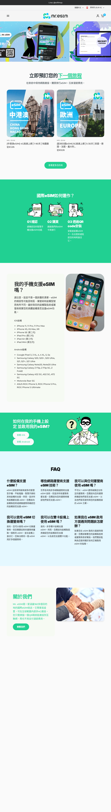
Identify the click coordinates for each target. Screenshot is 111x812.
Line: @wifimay (55, 2)
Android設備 (20, 349)
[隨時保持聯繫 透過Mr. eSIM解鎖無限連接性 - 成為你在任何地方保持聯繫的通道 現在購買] (55, 41)
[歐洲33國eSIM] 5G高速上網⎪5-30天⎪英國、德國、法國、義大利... (80, 145)
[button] (21, 435)
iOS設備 (18, 320)
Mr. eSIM (11, 140)
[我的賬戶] (98, 15)
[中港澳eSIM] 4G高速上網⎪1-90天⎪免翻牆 (28, 143)
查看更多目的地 (55, 165)
